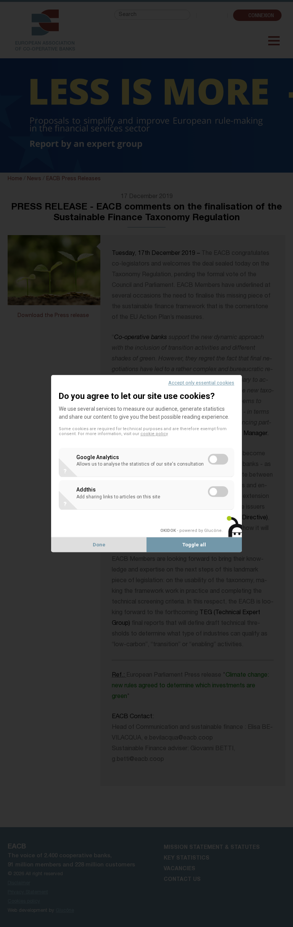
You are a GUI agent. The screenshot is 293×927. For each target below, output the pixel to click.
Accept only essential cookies (201, 383)
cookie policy (154, 433)
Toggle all (194, 545)
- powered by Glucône (191, 530)
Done (99, 545)
